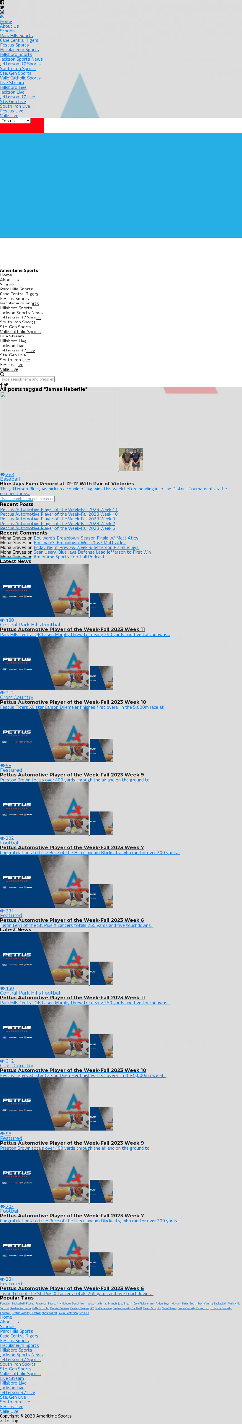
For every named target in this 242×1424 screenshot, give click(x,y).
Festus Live (11, 110)
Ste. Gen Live (13, 101)
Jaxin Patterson (68, 1313)
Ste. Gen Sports (16, 73)
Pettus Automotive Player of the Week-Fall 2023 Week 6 (57, 528)
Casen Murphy (152, 1308)
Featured (41, 1303)
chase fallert (49, 1313)
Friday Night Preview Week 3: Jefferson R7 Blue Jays (86, 547)
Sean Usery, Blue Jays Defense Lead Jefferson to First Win (92, 551)
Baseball (53, 1303)
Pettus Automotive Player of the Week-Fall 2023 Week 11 (59, 509)
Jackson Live (12, 91)
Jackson (91, 1303)
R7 (92, 1308)
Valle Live (9, 115)
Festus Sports (14, 44)
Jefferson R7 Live (17, 96)
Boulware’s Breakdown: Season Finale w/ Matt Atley (86, 537)
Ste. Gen (84, 1313)
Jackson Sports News (21, 58)
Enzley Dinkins (79, 1308)
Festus (30, 1303)
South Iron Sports (18, 68)
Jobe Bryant (125, 1303)
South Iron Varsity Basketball (208, 1303)
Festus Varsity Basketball (193, 1308)
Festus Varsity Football (127, 1308)
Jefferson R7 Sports (20, 63)
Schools (8, 30)
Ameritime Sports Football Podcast (69, 556)
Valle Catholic (40, 1308)
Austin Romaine (20, 1308)
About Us (9, 25)
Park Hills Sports (16, 35)
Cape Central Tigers (19, 40)
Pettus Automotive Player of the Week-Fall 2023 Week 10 (59, 513)
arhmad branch (107, 1303)
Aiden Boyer (163, 1303)
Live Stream (12, 82)
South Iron (79, 1303)
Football (5, 1303)
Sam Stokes (169, 1308)
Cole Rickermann (144, 1303)
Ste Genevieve (103, 1308)
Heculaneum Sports (19, 49)
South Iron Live (15, 105)
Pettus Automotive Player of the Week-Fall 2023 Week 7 (57, 523)
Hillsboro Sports (16, 54)
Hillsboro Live (13, 87)
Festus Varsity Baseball (26, 1313)
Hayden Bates (180, 1303)
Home (6, 21)
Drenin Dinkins (59, 1308)
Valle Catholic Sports (20, 77)
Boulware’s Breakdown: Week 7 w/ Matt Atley (80, 542)
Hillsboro (65, 1303)
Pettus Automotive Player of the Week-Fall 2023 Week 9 (57, 518)
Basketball (18, 1303)
